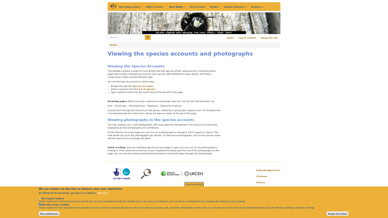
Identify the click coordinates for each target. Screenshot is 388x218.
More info (102, 193)
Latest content (247, 38)
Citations (261, 176)
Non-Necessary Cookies (55, 204)
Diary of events (197, 7)
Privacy (260, 182)
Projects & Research (234, 7)
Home (230, 38)
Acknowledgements (267, 170)
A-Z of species (147, 89)
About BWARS (176, 7)
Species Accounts (142, 86)
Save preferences (49, 213)
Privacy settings (194, 184)
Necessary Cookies (52, 198)
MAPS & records (154, 7)
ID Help (214, 7)
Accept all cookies (337, 213)
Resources (256, 7)
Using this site (269, 38)
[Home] (113, 6)
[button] (121, 23)
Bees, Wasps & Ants (129, 7)
